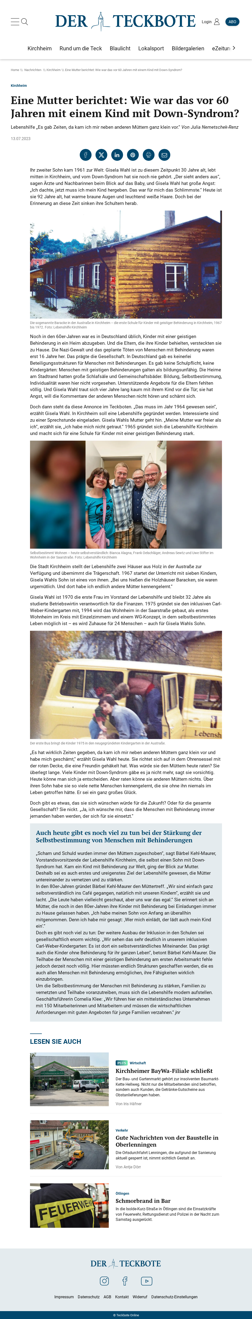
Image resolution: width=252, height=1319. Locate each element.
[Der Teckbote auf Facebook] (125, 1281)
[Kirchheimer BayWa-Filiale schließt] (69, 1079)
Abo (232, 21)
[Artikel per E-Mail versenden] (164, 155)
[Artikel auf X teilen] (101, 155)
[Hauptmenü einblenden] (16, 21)
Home (15, 70)
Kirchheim (54, 70)
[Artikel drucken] (149, 155)
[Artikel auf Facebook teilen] (86, 155)
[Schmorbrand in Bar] (69, 1205)
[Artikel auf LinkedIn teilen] (117, 155)
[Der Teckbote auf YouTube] (146, 1281)
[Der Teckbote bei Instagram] (104, 1281)
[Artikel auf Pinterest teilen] (133, 155)
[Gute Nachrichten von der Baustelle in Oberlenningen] (69, 1144)
